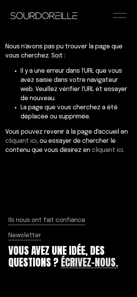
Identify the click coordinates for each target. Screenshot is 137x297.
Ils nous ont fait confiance (46, 220)
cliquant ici (21, 141)
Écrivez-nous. (89, 262)
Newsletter (24, 235)
